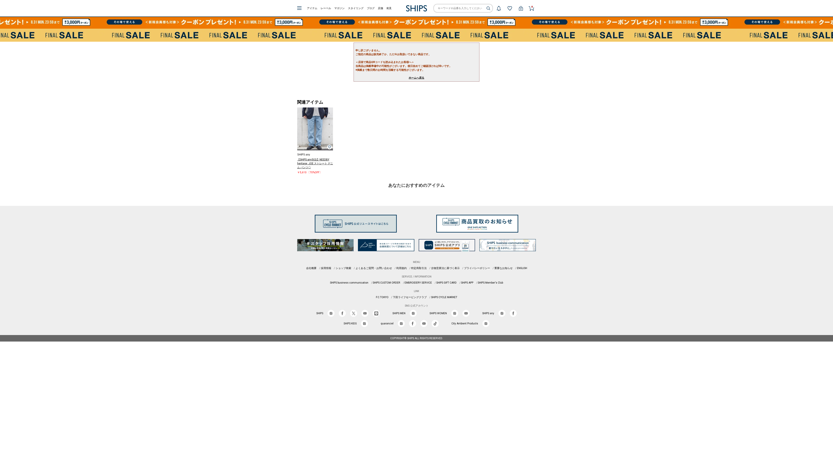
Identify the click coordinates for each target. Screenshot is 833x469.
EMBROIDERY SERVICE (418, 282)
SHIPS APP (467, 282)
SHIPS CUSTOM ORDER (386, 282)
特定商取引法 (419, 268)
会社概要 (311, 268)
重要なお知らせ (503, 268)
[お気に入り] (510, 8)
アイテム (312, 8)
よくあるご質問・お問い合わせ (374, 268)
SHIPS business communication (349, 282)
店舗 (380, 8)
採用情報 (326, 268)
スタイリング (356, 8)
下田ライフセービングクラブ (410, 297)
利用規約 (401, 268)
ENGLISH (522, 268)
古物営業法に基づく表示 (445, 268)
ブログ (371, 8)
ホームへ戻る (416, 77)
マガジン (339, 8)
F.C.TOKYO (382, 297)
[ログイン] (521, 8)
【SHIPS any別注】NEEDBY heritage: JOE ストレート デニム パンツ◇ (315, 163)
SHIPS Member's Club (490, 282)
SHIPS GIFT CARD (446, 282)
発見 (389, 8)
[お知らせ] (498, 8)
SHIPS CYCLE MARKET (444, 297)
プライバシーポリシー (477, 268)
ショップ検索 (343, 268)
